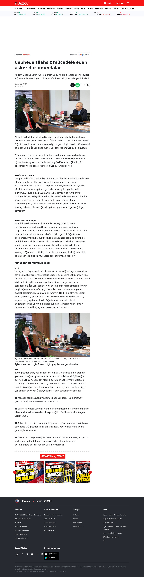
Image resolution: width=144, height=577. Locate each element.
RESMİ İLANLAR (128, 8)
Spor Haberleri (49, 523)
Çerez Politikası (108, 523)
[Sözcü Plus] (48, 501)
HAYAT (90, 8)
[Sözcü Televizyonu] (17, 501)
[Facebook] (22, 554)
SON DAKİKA (20, 8)
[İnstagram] (17, 554)
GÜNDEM (41, 8)
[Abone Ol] (84, 55)
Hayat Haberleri (21, 534)
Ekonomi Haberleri (22, 530)
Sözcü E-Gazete (50, 526)
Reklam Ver (77, 523)
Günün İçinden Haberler (53, 515)
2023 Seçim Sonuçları (23, 519)
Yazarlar (18, 523)
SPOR (83, 8)
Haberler (19, 509)
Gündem (26, 55)
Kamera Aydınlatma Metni (112, 533)
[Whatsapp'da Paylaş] (77, 85)
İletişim (76, 515)
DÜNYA (60, 8)
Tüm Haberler (49, 530)
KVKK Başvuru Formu (110, 537)
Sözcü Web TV (49, 519)
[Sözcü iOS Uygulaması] (51, 553)
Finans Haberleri (21, 526)
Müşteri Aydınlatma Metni (112, 519)
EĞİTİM (116, 8)
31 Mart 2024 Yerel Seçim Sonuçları (28, 515)
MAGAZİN (99, 8)
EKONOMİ (51, 8)
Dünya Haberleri (21, 538)
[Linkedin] (42, 554)
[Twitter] (27, 554)
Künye (75, 519)
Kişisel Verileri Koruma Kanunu (114, 515)
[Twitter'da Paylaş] (72, 85)
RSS (104, 541)
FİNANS (108, 8)
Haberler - (19, 55)
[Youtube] (32, 554)
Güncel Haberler (51, 509)
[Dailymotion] (37, 554)
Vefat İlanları (78, 526)
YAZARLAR (31, 8)
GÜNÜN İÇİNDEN (72, 8)
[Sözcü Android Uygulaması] (51, 557)
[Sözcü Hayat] (37, 501)
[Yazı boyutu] (88, 85)
